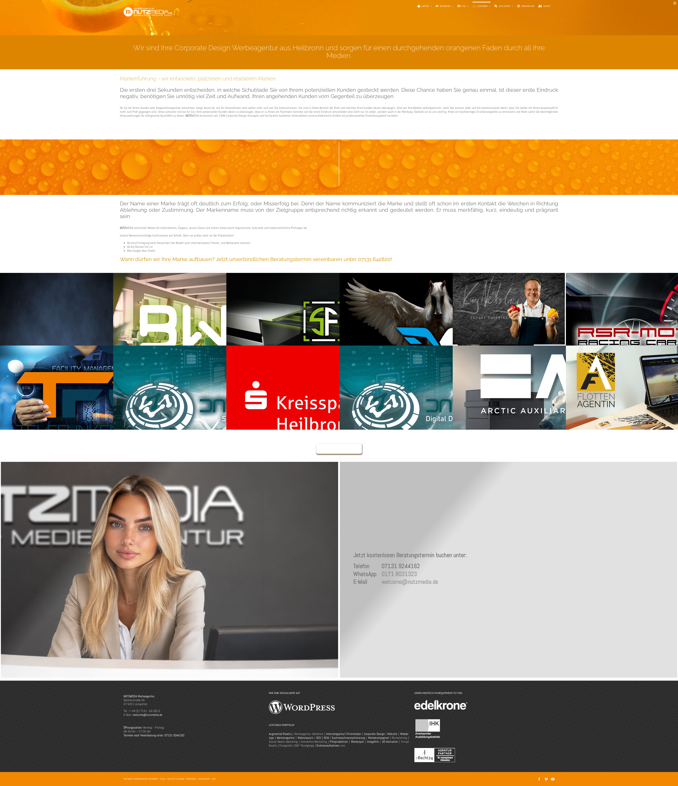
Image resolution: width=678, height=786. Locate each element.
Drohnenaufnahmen (327, 745)
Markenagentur (286, 738)
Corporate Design (374, 734)
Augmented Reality (280, 734)
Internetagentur (335, 734)
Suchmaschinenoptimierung (348, 738)
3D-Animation (390, 742)
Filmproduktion (339, 742)
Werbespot (357, 742)
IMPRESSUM (191, 779)
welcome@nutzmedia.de (410, 582)
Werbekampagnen (378, 738)
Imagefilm (373, 742)
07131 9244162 (401, 566)
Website (392, 734)
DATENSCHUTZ (204, 779)
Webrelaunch (305, 738)
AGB (213, 779)
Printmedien (354, 734)
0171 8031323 (399, 574)
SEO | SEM (322, 738)
